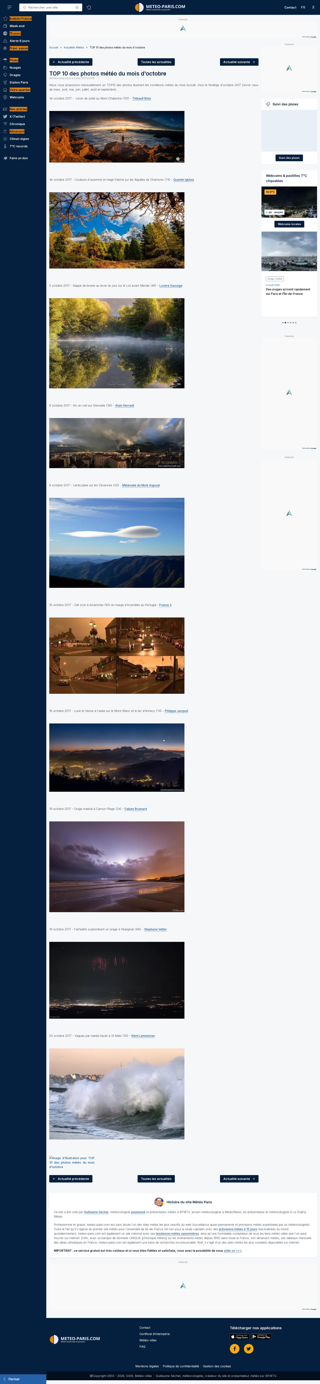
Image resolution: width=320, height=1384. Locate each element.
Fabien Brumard (136, 809)
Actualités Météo (74, 47)
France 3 (165, 605)
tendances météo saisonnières (177, 1233)
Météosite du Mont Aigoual (141, 485)
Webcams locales (289, 224)
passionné (138, 1212)
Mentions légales (147, 1366)
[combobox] (50, 7)
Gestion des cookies (217, 1366)
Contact (290, 7)
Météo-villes (147, 1340)
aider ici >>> (233, 1250)
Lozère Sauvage (170, 285)
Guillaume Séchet (96, 1212)
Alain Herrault (124, 405)
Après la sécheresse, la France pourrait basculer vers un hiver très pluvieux (287, 293)
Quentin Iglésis (183, 179)
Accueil (53, 47)
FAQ (142, 1346)
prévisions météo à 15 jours (238, 1229)
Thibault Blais (141, 98)
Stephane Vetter (155, 929)
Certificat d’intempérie (154, 1334)
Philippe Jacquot (176, 711)
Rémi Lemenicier (143, 1036)
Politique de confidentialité (181, 1366)
